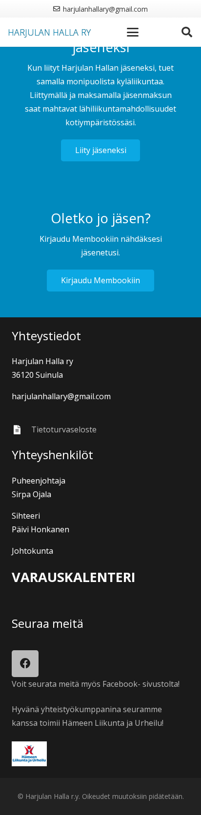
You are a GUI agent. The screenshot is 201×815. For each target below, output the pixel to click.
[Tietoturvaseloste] (21, 429)
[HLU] (100, 753)
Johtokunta (32, 550)
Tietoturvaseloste (64, 429)
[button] (133, 32)
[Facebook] (25, 663)
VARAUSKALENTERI (74, 577)
